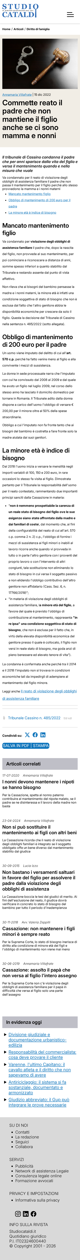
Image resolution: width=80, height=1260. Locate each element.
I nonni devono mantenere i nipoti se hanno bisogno (38, 784)
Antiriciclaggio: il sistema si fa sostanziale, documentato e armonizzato (37, 1087)
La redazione (27, 1137)
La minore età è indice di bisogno (32, 212)
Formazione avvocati (34, 1180)
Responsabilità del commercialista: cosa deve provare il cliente (42, 1054)
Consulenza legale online (38, 1175)
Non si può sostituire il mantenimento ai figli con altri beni (39, 829)
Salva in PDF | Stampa (26, 745)
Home (6, 29)
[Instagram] (18, 1213)
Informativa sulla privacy (37, 1200)
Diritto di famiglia (38, 29)
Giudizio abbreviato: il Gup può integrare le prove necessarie (39, 1102)
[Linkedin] (42, 735)
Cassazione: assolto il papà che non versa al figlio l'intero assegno (39, 972)
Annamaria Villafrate (17, 95)
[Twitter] (27, 735)
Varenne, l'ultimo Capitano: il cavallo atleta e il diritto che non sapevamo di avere (40, 1069)
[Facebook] (35, 735)
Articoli (18, 29)
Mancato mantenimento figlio (30, 194)
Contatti (22, 1132)
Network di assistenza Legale (42, 1171)
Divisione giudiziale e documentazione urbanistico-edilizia (38, 1040)
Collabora (24, 1146)
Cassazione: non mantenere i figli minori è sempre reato (38, 931)
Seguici (22, 1141)
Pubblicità (24, 1166)
